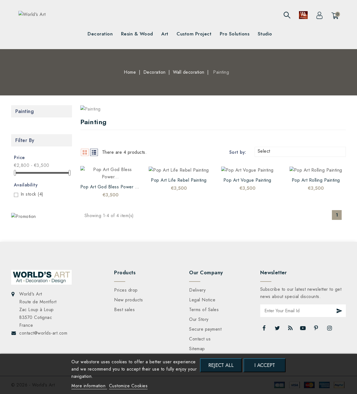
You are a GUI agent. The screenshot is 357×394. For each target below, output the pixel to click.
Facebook (264, 329)
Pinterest (316, 329)
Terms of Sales (204, 309)
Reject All (221, 365)
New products (128, 300)
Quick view (116, 172)
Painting (24, 111)
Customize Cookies (128, 386)
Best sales (124, 309)
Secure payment (205, 329)
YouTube (303, 329)
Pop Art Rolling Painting (316, 180)
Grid (85, 152)
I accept (264, 365)
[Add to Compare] (104, 172)
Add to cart (127, 172)
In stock (32, 194)
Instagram (330, 329)
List (94, 152)
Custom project (194, 33)
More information (89, 386)
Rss (290, 329)
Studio (265, 33)
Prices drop (126, 290)
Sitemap (197, 348)
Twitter (277, 329)
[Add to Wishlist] (93, 172)
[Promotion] (23, 216)
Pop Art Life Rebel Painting (179, 180)
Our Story (199, 319)
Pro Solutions (235, 33)
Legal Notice (202, 300)
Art (164, 33)
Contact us (200, 339)
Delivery (197, 290)
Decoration (100, 33)
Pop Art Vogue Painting (247, 180)
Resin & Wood (137, 33)
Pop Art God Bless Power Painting (115, 187)
